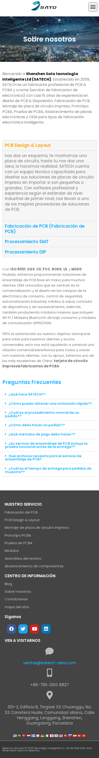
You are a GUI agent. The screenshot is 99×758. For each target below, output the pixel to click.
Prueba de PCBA (18, 543)
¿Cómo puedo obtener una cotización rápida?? (50, 403)
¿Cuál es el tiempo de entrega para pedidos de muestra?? (48, 470)
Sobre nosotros (18, 591)
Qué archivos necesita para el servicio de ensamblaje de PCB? (43, 458)
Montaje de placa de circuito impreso (37, 527)
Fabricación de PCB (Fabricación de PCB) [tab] (44, 229)
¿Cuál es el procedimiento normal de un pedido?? (42, 414)
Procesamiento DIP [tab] (25, 252)
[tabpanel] (49, 186)
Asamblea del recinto (23, 558)
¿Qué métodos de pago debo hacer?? (42, 434)
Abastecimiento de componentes (34, 566)
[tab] (49, 145)
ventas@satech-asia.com (49, 663)
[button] (93, 7)
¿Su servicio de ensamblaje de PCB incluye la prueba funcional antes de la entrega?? (46, 445)
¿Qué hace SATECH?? (27, 394)
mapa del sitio (17, 606)
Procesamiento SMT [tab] (27, 242)
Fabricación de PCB (21, 512)
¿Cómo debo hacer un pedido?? (37, 425)
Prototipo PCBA (18, 535)
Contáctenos (16, 599)
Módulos (12, 550)
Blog (8, 583)
